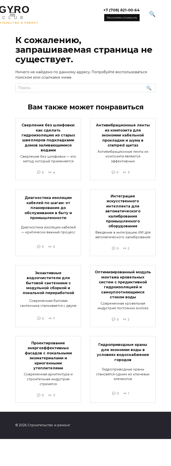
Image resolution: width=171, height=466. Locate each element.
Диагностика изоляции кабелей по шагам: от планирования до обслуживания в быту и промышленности (48, 208)
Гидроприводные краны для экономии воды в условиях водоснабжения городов (123, 352)
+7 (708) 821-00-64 (121, 10)
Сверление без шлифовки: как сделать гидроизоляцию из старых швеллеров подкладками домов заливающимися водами (48, 137)
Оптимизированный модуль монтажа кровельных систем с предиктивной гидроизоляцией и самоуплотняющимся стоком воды (123, 284)
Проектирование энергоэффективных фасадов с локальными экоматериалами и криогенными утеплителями (48, 355)
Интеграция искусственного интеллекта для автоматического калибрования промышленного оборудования (122, 211)
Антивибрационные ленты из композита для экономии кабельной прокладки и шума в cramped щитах (123, 135)
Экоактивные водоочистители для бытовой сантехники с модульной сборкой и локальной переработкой (48, 283)
